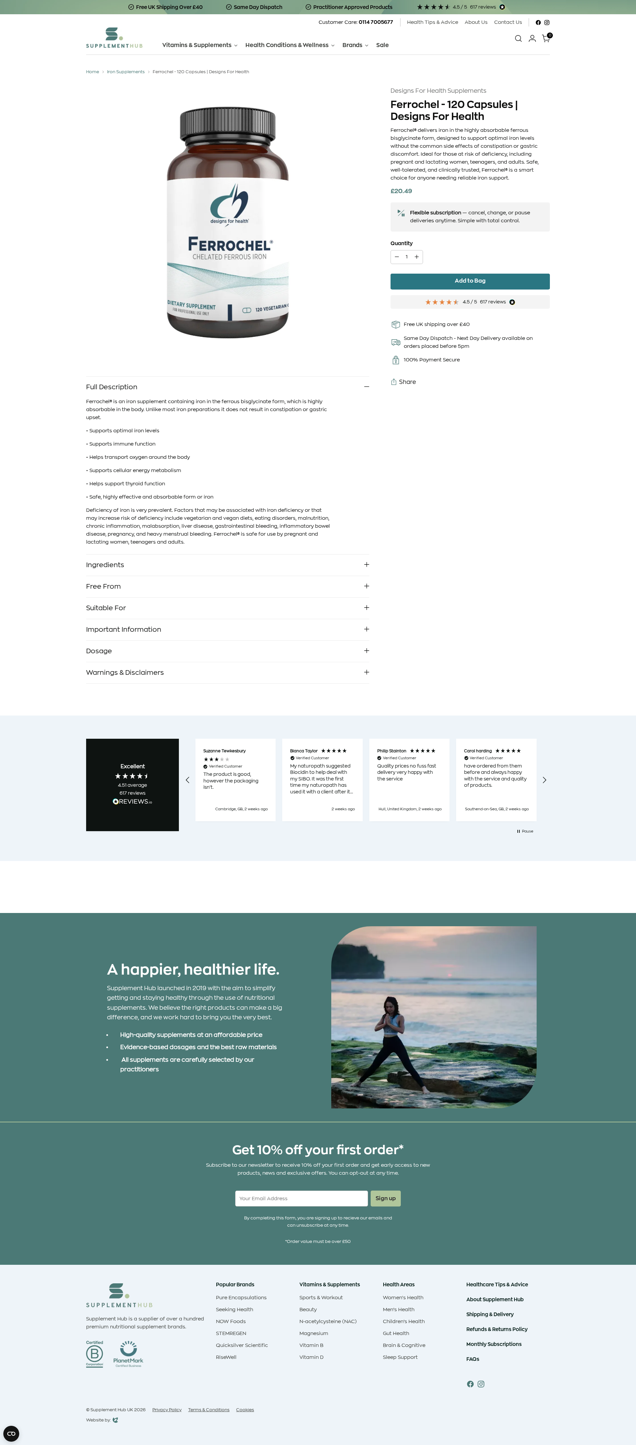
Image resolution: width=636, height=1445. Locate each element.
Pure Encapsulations (241, 1297)
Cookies (245, 1410)
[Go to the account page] (532, 38)
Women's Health (403, 1297)
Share (407, 382)
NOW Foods (231, 1321)
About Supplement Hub (495, 1299)
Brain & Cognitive (404, 1345)
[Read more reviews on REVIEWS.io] (132, 802)
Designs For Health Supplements (439, 91)
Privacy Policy (167, 1410)
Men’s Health (398, 1309)
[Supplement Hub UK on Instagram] (547, 23)
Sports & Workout (321, 1297)
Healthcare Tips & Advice (497, 1284)
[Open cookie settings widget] (11, 1434)
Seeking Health (234, 1309)
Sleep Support (400, 1357)
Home (92, 72)
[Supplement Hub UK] (114, 37)
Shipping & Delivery (490, 1314)
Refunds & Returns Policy (497, 1329)
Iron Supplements (126, 72)
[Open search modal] (518, 38)
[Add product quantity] (417, 257)
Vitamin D (311, 1357)
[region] (366, 780)
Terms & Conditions (209, 1410)
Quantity (402, 243)
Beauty (308, 1309)
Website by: (98, 1420)
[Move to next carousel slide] (544, 890)
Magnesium (313, 1333)
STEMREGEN (231, 1333)
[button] (188, 780)
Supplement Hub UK (111, 1410)
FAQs (472, 1359)
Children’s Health (404, 1321)
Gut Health (396, 1333)
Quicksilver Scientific (242, 1345)
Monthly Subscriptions (494, 1344)
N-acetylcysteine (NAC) (328, 1321)
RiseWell (226, 1357)
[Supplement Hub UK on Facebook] (538, 23)
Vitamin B (311, 1345)
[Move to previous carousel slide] (529, 890)
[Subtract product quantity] (397, 257)
